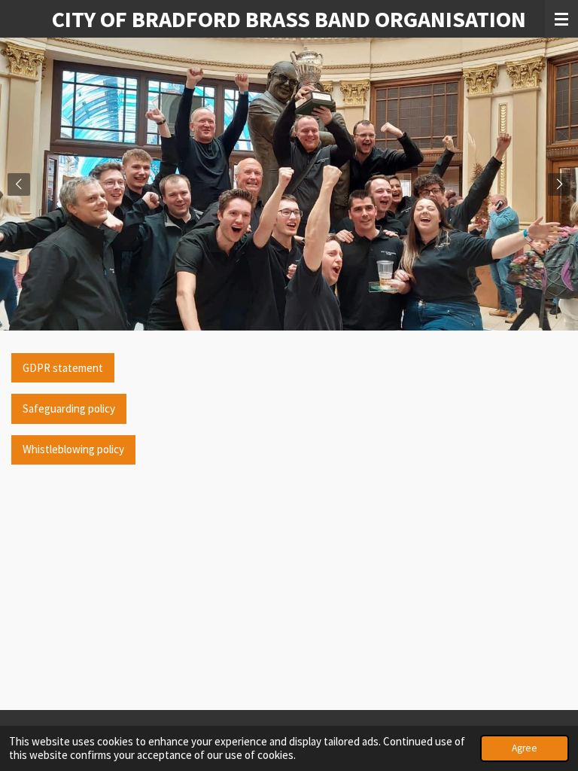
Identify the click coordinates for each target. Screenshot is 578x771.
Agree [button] (524, 748)
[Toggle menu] (561, 19)
